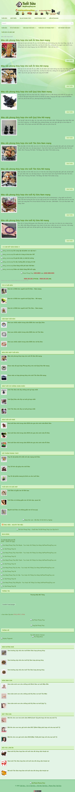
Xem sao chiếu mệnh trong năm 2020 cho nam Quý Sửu (26, 322)
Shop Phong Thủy (40, 18)
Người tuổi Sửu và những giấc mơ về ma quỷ (23, 510)
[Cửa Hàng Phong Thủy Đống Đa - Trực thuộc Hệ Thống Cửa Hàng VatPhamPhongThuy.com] (28, 582)
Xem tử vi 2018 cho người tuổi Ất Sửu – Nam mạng (24, 289)
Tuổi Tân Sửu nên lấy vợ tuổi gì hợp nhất (21, 409)
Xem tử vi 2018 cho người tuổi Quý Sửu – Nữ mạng (25, 298)
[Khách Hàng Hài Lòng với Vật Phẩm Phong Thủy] (37, 620)
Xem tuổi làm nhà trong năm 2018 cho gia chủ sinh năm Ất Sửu (29, 442)
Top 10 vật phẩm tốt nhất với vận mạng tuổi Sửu (24, 457)
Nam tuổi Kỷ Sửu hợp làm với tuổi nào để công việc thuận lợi (28, 751)
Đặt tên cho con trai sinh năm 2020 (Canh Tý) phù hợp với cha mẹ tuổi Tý (32, 718)
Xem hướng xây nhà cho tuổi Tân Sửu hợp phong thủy (26, 670)
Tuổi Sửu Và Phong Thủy (46, 28)
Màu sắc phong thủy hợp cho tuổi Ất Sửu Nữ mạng (24, 66)
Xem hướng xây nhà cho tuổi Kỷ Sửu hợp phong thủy (26, 660)
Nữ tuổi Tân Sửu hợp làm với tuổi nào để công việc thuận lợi (28, 770)
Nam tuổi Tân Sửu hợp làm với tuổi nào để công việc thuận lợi (28, 761)
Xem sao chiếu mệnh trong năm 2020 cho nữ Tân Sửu (25, 332)
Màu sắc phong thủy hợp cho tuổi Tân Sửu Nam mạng (26, 143)
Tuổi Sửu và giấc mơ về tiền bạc (18, 490)
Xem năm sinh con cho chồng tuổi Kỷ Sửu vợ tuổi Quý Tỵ (27, 703)
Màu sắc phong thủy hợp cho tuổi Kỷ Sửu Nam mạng (25, 195)
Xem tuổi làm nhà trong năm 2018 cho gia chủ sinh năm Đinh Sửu (29, 423)
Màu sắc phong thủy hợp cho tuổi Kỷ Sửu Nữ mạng (25, 220)
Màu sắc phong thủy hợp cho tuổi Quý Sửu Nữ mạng (25, 117)
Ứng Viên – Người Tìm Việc (13, 525)
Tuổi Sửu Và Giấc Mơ (8, 32)
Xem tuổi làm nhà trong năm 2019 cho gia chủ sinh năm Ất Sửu (29, 433)
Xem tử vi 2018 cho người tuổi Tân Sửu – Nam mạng (25, 308)
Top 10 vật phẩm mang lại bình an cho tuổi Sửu (23, 476)
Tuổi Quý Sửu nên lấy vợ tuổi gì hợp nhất (21, 399)
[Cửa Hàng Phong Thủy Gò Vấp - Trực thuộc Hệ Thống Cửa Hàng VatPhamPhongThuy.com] (27, 575)
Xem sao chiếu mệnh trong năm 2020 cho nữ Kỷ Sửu (25, 342)
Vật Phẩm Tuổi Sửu (64, 28)
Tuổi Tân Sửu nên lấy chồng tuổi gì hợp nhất (23, 389)
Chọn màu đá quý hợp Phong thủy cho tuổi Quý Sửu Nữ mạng (28, 365)
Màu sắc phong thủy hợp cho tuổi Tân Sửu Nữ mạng (25, 169)
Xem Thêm (70, 60)
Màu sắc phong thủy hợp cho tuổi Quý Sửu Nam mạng (26, 92)
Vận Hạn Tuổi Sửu (29, 28)
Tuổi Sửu (4, 18)
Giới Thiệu (13, 18)
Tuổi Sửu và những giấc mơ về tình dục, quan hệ (24, 500)
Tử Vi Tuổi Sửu (15, 28)
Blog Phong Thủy (25, 18)
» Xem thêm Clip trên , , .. (13, 614)
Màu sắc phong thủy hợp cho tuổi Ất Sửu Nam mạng (25, 40)
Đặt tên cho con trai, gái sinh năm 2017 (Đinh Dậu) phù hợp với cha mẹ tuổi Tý (34, 727)
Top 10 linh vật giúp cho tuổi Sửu (19, 466)
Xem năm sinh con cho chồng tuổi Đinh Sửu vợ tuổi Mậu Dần (28, 684)
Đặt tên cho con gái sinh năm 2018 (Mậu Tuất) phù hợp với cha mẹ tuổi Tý (32, 737)
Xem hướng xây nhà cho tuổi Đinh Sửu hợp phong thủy (26, 650)
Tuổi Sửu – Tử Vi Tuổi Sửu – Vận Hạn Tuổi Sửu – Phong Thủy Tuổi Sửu (40, 785)
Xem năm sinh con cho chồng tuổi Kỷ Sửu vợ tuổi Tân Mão (27, 694)
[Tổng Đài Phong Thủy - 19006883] (37, 625)
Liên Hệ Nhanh (53, 18)
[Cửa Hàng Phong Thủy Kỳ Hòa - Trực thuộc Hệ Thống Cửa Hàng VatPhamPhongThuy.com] (27, 567)
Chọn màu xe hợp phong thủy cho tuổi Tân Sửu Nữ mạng (27, 375)
